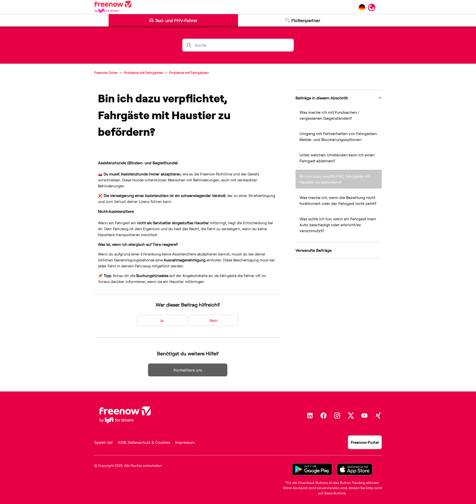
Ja (162, 320)
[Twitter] (351, 415)
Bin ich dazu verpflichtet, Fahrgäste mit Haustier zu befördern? (334, 179)
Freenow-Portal (365, 442)
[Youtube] (364, 415)
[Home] (113, 7)
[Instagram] (337, 415)
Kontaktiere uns (188, 369)
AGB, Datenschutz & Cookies (144, 442)
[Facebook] (323, 415)
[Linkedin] (310, 415)
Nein (213, 320)
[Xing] (378, 415)
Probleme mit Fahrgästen (143, 72)
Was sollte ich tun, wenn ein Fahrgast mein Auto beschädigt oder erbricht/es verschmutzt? (337, 224)
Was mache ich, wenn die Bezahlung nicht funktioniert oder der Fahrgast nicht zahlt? (337, 200)
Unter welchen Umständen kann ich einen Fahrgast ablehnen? (337, 157)
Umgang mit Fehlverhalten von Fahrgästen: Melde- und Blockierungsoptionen (338, 136)
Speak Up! (103, 442)
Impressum (185, 442)
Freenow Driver (106, 72)
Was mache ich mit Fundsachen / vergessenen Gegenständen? (329, 115)
